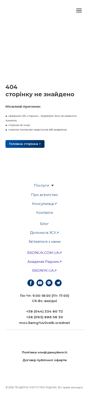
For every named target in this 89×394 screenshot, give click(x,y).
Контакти (44, 212)
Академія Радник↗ (44, 261)
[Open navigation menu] (79, 10)
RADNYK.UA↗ (44, 270)
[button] (24, 144)
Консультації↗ (44, 203)
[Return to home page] (44, 374)
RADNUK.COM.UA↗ (44, 252)
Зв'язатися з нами (44, 241)
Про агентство (44, 195)
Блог (44, 224)
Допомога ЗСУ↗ (44, 232)
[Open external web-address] (23, 10)
